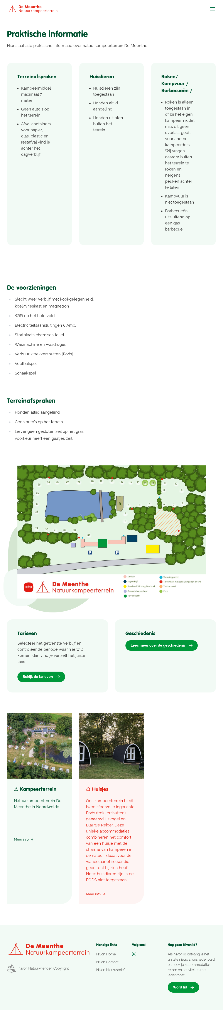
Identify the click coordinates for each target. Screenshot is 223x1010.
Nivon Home (106, 954)
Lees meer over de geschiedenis (158, 645)
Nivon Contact (107, 962)
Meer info (21, 839)
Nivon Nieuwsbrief (110, 970)
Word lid (180, 987)
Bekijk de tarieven (38, 677)
